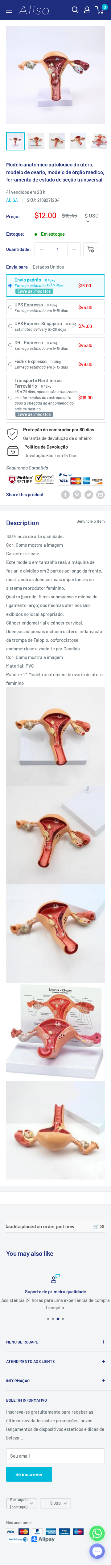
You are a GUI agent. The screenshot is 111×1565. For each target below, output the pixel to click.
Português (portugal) (19, 1503)
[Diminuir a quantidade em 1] (41, 249)
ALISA (12, 200)
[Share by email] (100, 494)
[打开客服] (97, 1551)
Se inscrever (29, 1474)
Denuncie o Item (90, 521)
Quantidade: (18, 249)
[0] (100, 10)
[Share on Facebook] (65, 494)
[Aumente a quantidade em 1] (74, 249)
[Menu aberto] (9, 10)
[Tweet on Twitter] (88, 494)
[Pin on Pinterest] (77, 494)
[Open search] (75, 9)
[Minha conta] (87, 9)
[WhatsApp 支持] (97, 1533)
